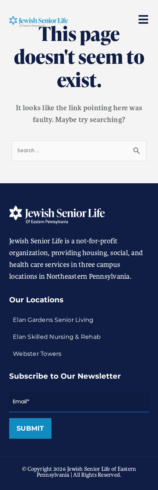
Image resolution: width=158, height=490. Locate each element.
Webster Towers (37, 353)
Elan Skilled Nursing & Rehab (57, 336)
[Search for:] (79, 150)
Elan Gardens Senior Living (53, 319)
